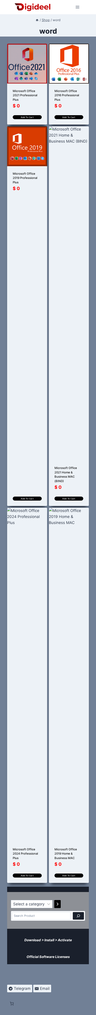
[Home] (37, 20)
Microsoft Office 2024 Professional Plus (25, 853)
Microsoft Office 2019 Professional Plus (25, 178)
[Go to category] (57, 904)
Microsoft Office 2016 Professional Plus (66, 95)
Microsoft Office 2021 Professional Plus (25, 95)
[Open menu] (77, 7)
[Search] (78, 916)
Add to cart (27, 117)
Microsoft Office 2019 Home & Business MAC (65, 853)
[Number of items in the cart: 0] (12, 947)
